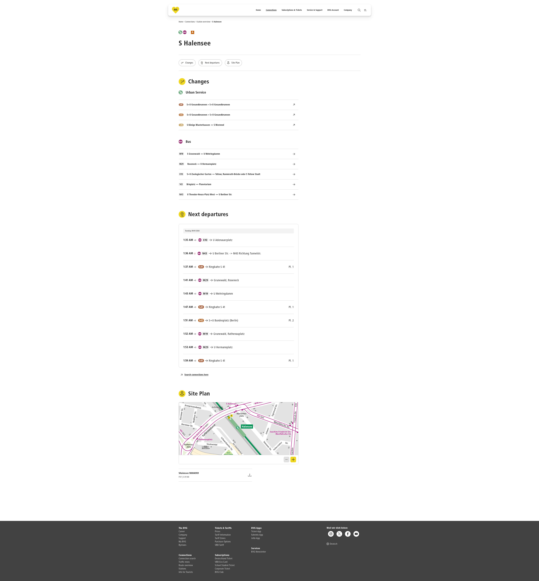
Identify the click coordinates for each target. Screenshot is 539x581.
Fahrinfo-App (257, 535)
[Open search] (359, 10)
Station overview (203, 22)
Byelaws (182, 545)
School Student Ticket (225, 565)
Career (182, 531)
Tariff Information (223, 535)
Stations (182, 569)
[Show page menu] (365, 10)
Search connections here (196, 375)
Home (181, 22)
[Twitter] (339, 534)
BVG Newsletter (258, 552)
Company (183, 535)
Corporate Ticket (222, 569)
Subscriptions (222, 555)
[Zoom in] (293, 459)
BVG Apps (256, 528)
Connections (190, 22)
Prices (217, 531)
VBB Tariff (219, 545)
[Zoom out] (286, 459)
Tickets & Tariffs (223, 528)
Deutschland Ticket (223, 559)
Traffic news (184, 562)
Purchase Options (223, 542)
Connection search (187, 559)
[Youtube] (356, 534)
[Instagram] (331, 534)
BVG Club (219, 572)
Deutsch (333, 544)
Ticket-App (256, 531)
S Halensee (217, 22)
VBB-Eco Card (221, 562)
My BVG (182, 542)
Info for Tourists (186, 572)
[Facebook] (348, 534)
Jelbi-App (255, 538)
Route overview (186, 565)
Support (182, 538)
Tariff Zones (220, 538)
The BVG (183, 528)
